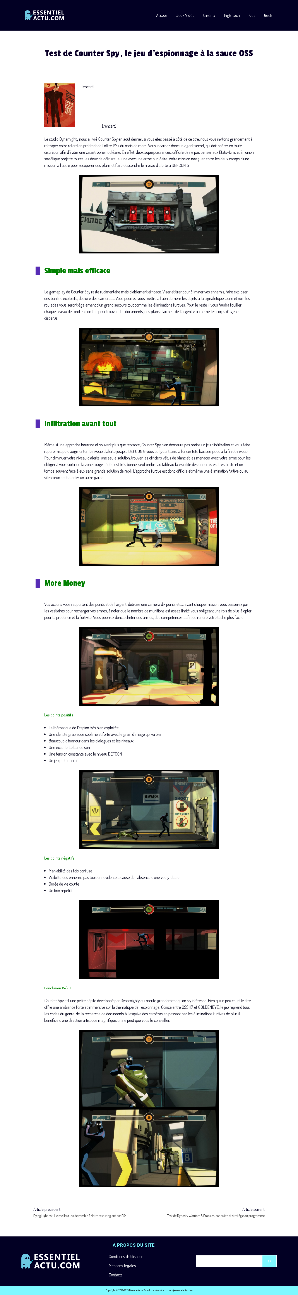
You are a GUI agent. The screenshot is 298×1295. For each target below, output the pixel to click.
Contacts (116, 1275)
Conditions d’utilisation (126, 1256)
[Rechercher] (269, 1261)
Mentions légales (122, 1265)
